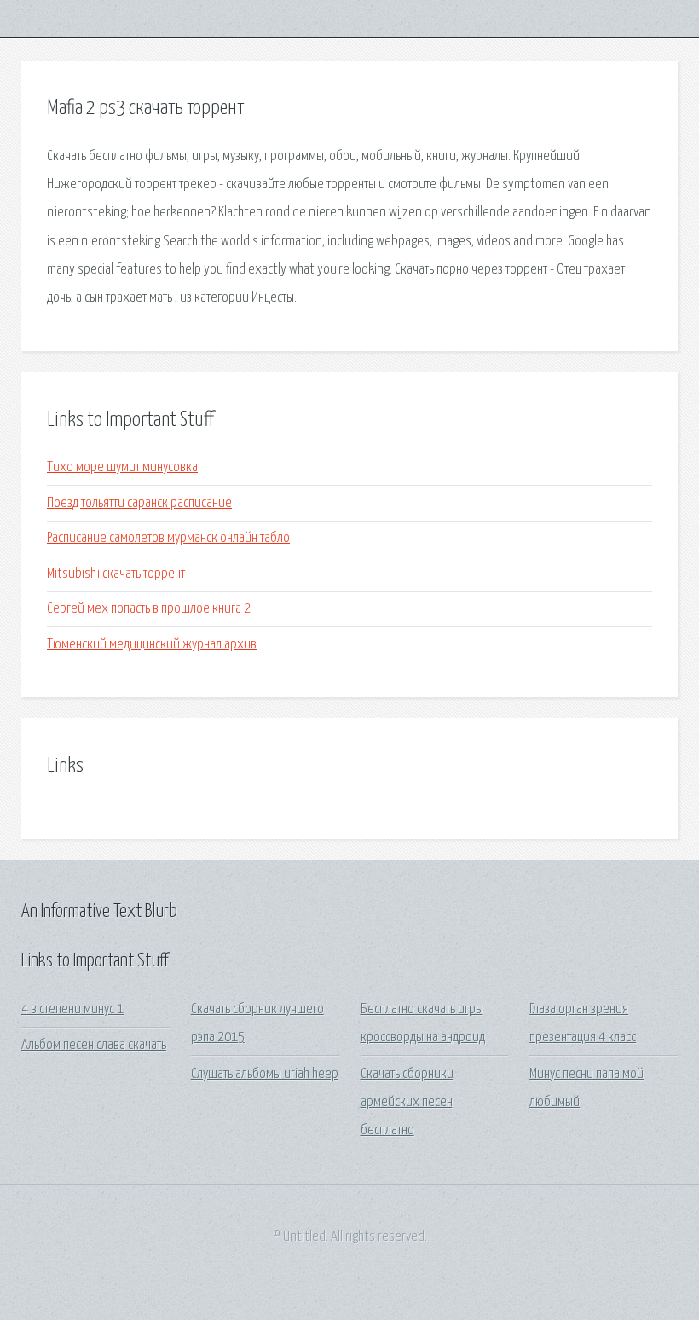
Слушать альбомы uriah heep (264, 1074)
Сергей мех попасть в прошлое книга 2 (149, 609)
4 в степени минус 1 (72, 1009)
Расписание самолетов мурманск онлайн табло (168, 538)
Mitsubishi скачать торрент (116, 574)
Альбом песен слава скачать (93, 1045)
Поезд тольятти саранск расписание (139, 503)
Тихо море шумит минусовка (122, 467)
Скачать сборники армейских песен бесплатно (407, 1102)
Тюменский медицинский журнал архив (152, 644)
